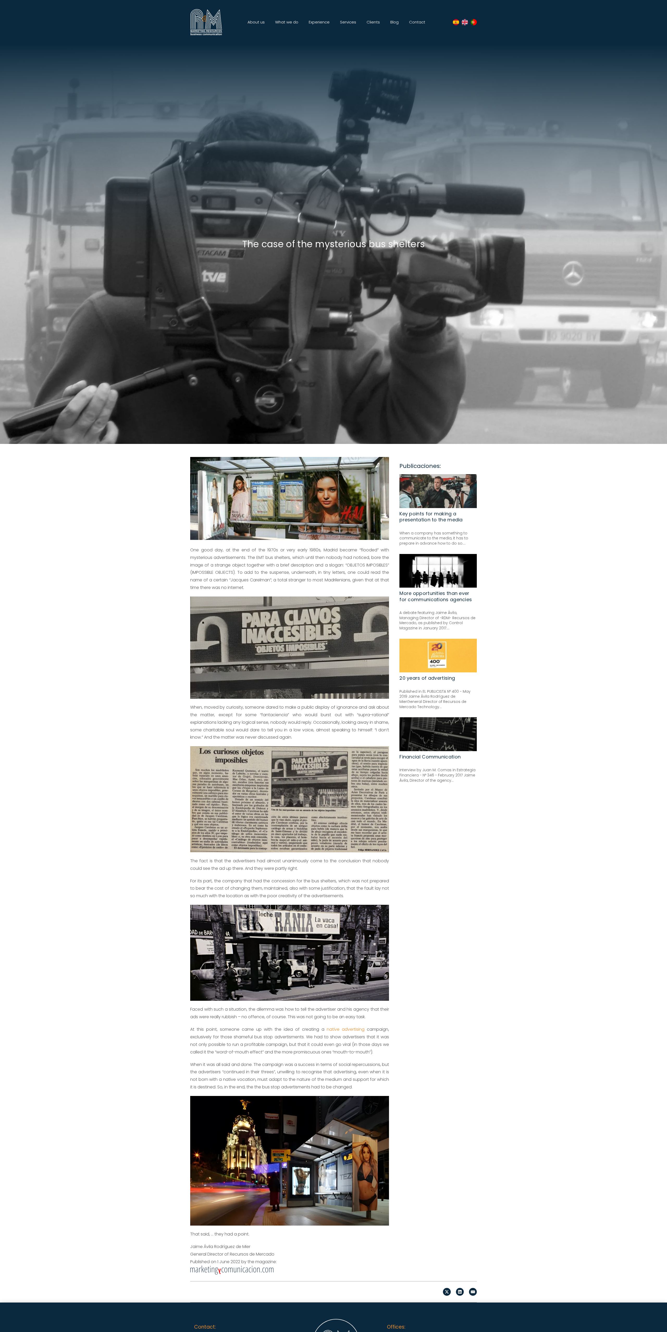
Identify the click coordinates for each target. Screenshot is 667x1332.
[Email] (473, 1292)
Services (348, 22)
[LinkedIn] (460, 1292)
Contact (417, 22)
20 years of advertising (427, 678)
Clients (373, 22)
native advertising (346, 1029)
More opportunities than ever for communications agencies (435, 596)
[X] (447, 1292)
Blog (394, 22)
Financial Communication (430, 757)
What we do (286, 22)
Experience (319, 22)
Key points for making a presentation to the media (431, 516)
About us (256, 22)
